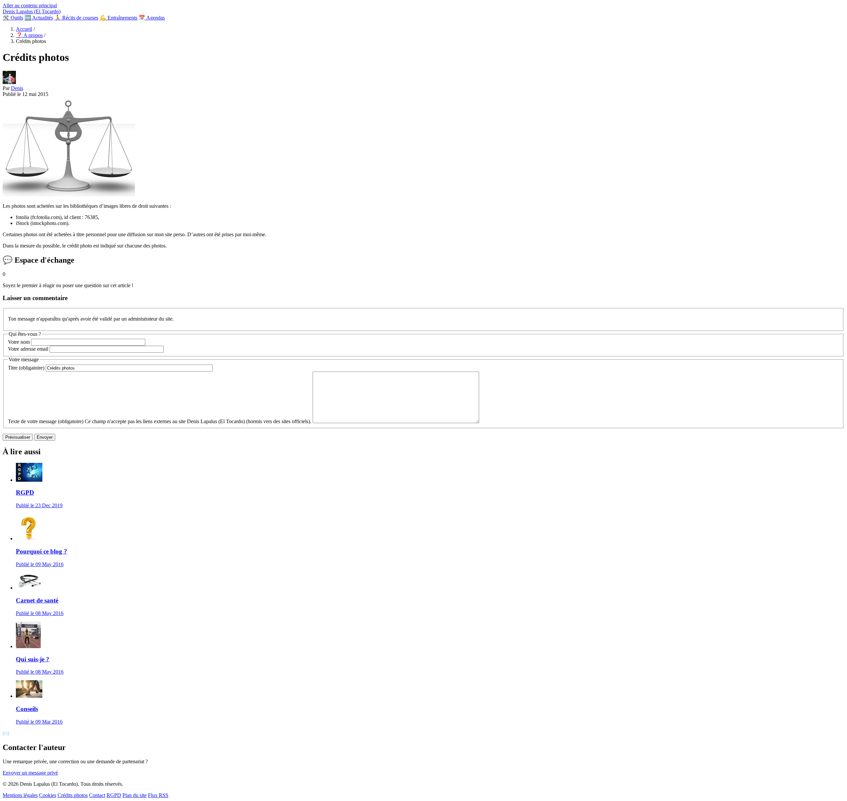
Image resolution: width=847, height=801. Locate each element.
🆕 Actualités (38, 18)
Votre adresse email (28, 349)
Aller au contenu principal (30, 5)
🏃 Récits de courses (76, 18)
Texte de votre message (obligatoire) (45, 421)
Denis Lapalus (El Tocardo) (32, 11)
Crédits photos (73, 795)
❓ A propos (29, 35)
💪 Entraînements (118, 18)
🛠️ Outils (13, 18)
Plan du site (134, 795)
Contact (97, 795)
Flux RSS (158, 795)
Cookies (47, 795)
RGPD (114, 795)
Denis (17, 88)
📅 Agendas (152, 18)
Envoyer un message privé (30, 773)
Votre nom (19, 342)
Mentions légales (20, 795)
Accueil (24, 29)
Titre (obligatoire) (26, 368)
